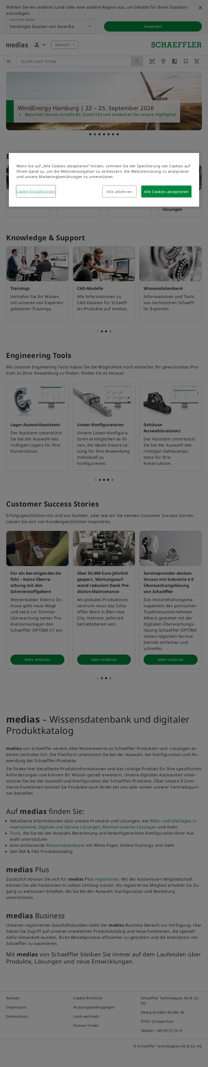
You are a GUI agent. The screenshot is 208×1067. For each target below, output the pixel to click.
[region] (104, 180)
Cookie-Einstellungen (35, 191)
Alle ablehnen (119, 191)
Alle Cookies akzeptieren (166, 191)
